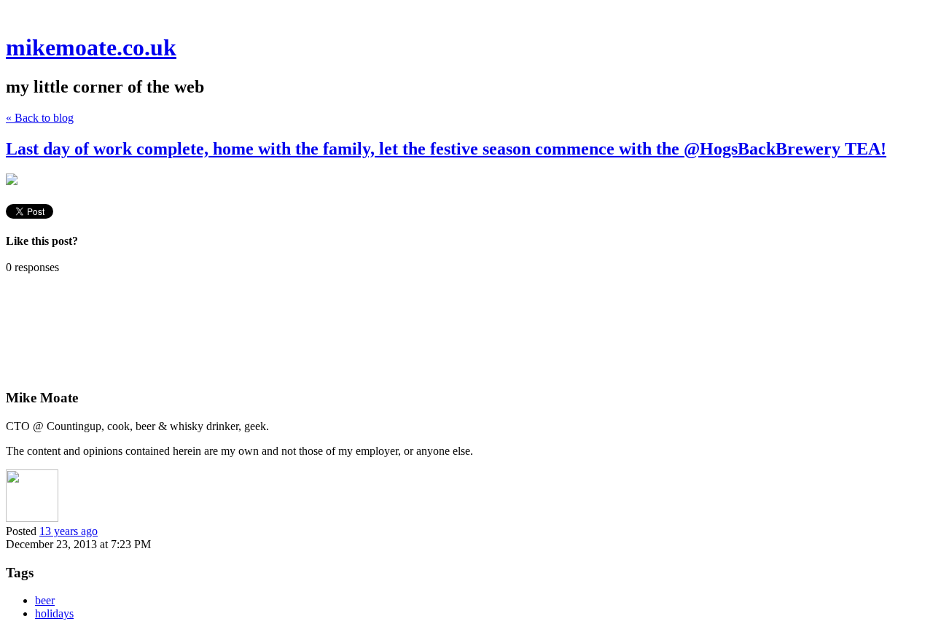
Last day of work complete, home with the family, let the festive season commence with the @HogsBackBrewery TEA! (446, 148)
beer (45, 600)
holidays (54, 613)
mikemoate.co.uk (91, 47)
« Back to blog (40, 118)
